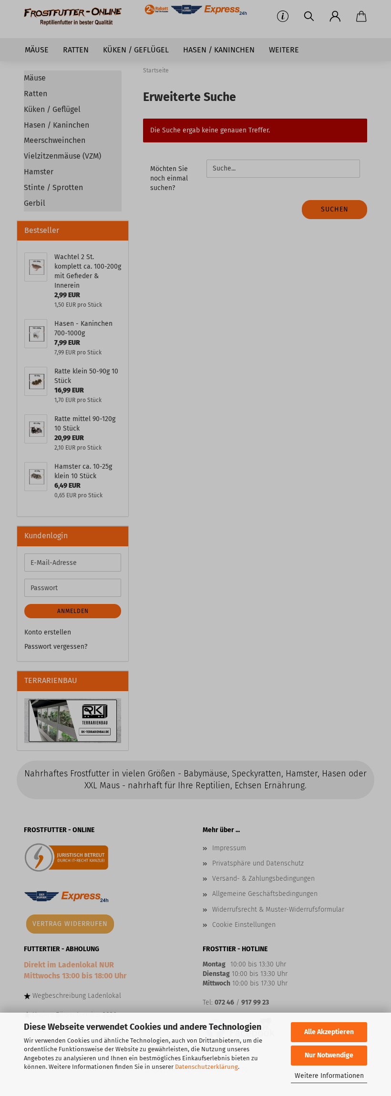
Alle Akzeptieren (329, 1032)
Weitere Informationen (329, 1076)
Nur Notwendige (329, 1055)
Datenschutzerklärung (206, 1066)
